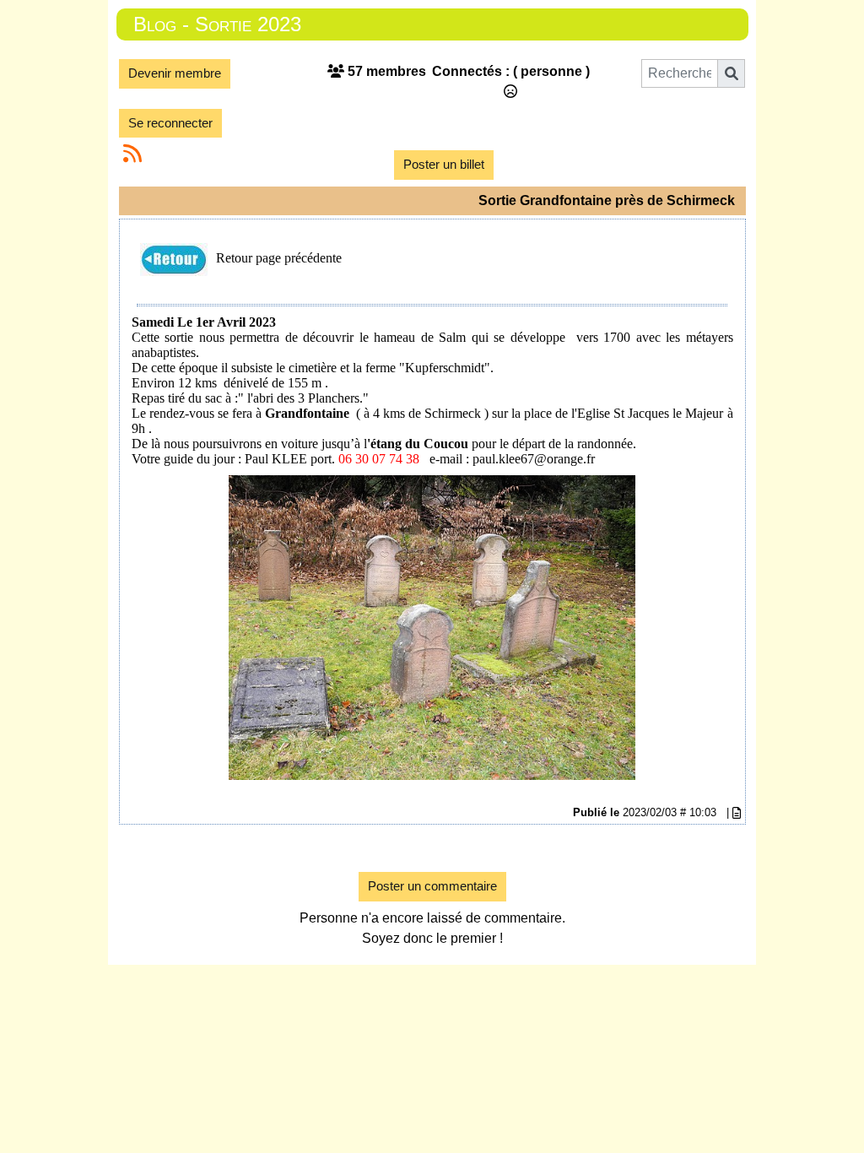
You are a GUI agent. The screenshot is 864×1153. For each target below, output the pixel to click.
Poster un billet (443, 164)
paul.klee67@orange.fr (533, 459)
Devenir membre (174, 73)
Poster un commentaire (432, 886)
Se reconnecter (170, 123)
